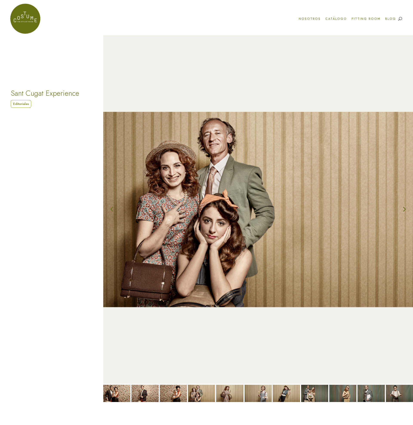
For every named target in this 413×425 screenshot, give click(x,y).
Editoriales (21, 104)
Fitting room (366, 19)
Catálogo (336, 19)
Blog (390, 19)
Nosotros (310, 19)
